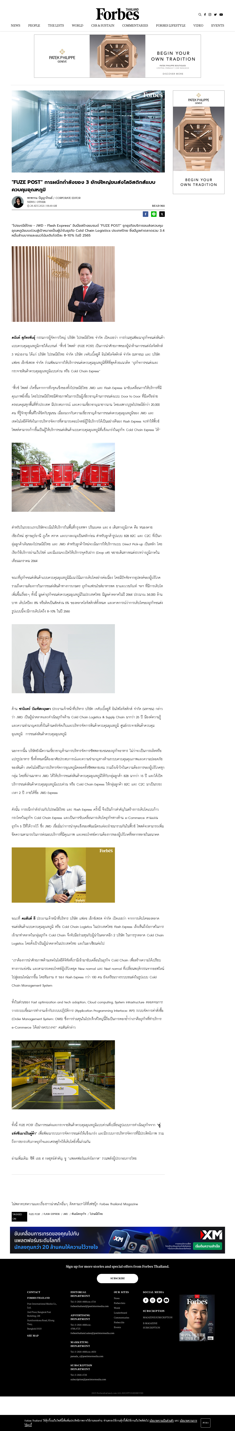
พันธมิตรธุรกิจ (79, 1214)
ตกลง (206, 1423)
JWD (65, 1214)
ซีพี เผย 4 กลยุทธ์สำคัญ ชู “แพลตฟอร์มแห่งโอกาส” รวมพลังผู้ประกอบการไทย (83, 1158)
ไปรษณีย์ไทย (96, 1214)
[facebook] (145, 215)
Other (41, 201)
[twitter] (162, 215)
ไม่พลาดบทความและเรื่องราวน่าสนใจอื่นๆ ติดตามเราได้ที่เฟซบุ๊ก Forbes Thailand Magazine (75, 1204)
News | (31, 201)
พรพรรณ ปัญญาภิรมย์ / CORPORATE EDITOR (54, 198)
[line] (154, 215)
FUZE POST (34, 1214)
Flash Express (52, 1214)
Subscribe (117, 1278)
